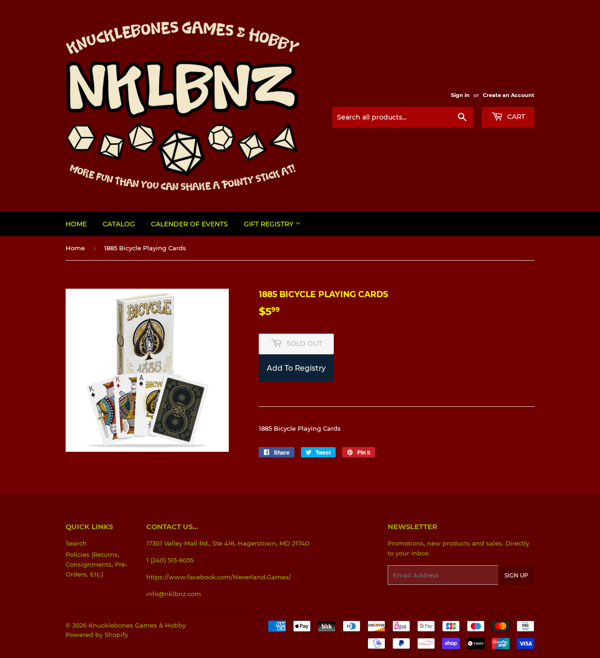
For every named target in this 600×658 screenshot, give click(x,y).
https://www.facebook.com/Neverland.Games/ (218, 577)
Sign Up (516, 575)
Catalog (119, 224)
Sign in (460, 95)
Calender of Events (189, 224)
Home (76, 224)
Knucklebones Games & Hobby (137, 625)
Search (76, 543)
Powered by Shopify (97, 634)
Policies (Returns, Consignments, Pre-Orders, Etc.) (97, 564)
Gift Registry (269, 224)
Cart (515, 116)
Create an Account (508, 95)
